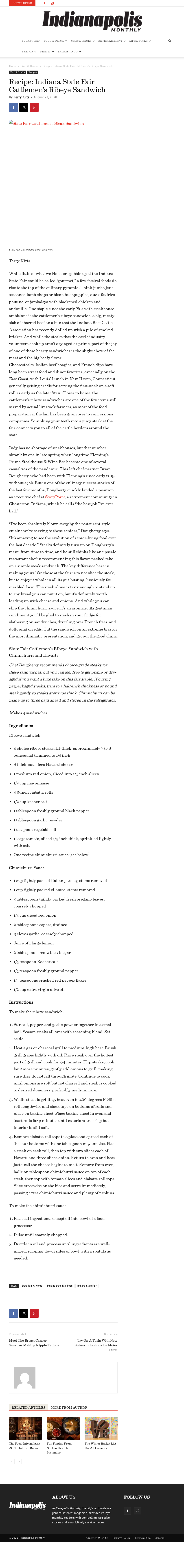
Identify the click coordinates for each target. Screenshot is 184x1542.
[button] (169, 41)
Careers (159, 1538)
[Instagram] (52, 3)
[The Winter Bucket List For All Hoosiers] (101, 1428)
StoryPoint (55, 497)
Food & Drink (54, 41)
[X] (23, 107)
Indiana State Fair (87, 1286)
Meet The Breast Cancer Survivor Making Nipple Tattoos (34, 1343)
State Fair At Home (32, 1286)
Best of (27, 51)
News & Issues (81, 41)
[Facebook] (44, 3)
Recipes (32, 72)
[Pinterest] (34, 107)
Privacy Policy (121, 1538)
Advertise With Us (96, 1538)
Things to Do (68, 51)
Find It (45, 51)
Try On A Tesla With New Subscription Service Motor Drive (96, 1345)
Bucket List (31, 41)
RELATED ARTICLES (28, 1407)
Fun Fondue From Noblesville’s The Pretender (59, 1448)
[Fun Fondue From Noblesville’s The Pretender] (63, 1428)
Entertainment (110, 41)
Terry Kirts (21, 97)
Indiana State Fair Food (59, 1286)
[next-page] (19, 1461)
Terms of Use (143, 1538)
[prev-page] (12, 1461)
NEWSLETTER (22, 3)
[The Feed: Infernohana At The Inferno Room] (25, 1428)
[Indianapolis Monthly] (92, 21)
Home (12, 66)
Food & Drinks (29, 66)
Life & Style (138, 41)
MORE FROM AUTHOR (69, 1407)
